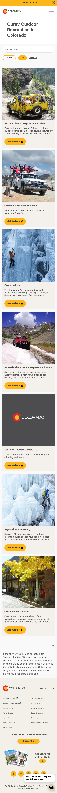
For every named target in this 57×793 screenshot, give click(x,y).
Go (22, 58)
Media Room (7, 718)
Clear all (33, 58)
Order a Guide (8, 708)
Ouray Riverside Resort (16, 612)
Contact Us (35, 718)
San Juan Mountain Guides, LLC (20, 450)
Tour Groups (35, 703)
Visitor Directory (9, 713)
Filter (9, 58)
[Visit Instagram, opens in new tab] (21, 774)
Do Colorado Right (37, 698)
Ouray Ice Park (12, 285)
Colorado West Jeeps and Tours (20, 206)
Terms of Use (7, 727)
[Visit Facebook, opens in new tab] (13, 774)
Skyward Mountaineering (17, 529)
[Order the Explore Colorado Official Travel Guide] (42, 761)
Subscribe (28, 741)
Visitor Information (37, 708)
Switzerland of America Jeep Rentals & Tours (28, 367)
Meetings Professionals (11, 703)
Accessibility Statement (39, 722)
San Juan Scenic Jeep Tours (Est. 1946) (24, 123)
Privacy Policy (8, 722)
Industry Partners (9, 698)
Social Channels (37, 713)
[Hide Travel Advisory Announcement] (53, 2)
